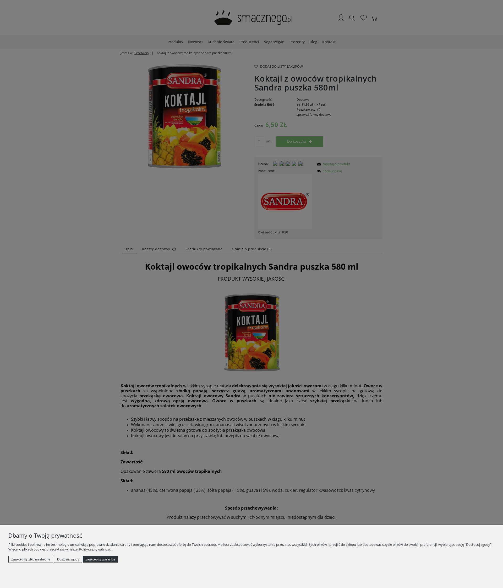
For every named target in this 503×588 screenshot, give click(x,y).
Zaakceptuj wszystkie (100, 559)
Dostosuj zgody (68, 559)
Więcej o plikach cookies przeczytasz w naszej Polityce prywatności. (60, 549)
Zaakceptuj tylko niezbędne (30, 559)
